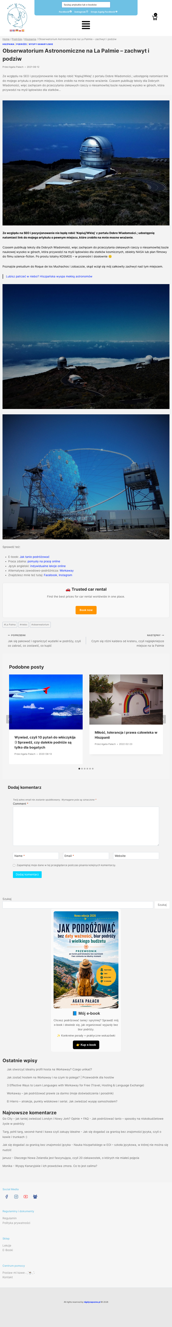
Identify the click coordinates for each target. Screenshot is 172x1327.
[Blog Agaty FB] (35, 1197)
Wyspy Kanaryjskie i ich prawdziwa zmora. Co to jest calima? (56, 1166)
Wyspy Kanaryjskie (41, 44)
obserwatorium (40, 624)
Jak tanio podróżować (34, 556)
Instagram (80, 11)
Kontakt (8, 1277)
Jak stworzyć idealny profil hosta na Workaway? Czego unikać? (49, 1069)
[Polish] (20, 30)
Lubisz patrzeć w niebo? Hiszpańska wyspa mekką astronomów (49, 276)
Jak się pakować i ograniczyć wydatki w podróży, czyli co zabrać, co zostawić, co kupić (44, 640)
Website (120, 856)
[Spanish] (23, 30)
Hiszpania (8, 44)
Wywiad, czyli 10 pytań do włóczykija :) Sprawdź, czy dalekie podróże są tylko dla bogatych (45, 742)
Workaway (67, 570)
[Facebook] (7, 1197)
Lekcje (7, 1245)
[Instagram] (16, 1197)
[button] (86, 25)
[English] (11, 30)
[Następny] (163, 719)
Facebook (64, 11)
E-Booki (8, 1250)
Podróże (21, 44)
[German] (17, 30)
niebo (23, 624)
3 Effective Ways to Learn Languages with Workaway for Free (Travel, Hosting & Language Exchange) (75, 1085)
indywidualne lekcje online (48, 566)
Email (69, 856)
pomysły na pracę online (44, 561)
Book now (86, 610)
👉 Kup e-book (86, 1044)
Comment (20, 803)
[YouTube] (26, 1197)
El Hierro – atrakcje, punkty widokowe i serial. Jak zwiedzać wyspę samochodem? (62, 1101)
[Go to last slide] (9, 719)
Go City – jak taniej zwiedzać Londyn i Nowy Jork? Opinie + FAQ (46, 1118)
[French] (14, 30)
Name (19, 856)
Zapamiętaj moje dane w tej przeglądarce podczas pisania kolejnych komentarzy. (66, 865)
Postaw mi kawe (14, 1272)
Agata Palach (16, 67)
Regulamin (10, 1218)
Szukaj (7, 899)
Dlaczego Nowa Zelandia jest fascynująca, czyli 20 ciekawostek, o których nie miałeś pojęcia (76, 1158)
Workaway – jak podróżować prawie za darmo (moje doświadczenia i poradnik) (60, 1093)
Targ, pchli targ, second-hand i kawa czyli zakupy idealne (41, 1131)
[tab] (79, 769)
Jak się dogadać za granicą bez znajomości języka (37, 1144)
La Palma (10, 624)
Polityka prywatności (16, 1223)
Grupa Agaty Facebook (103, 11)
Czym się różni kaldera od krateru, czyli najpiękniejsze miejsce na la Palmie (127, 640)
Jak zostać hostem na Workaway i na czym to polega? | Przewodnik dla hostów (60, 1077)
